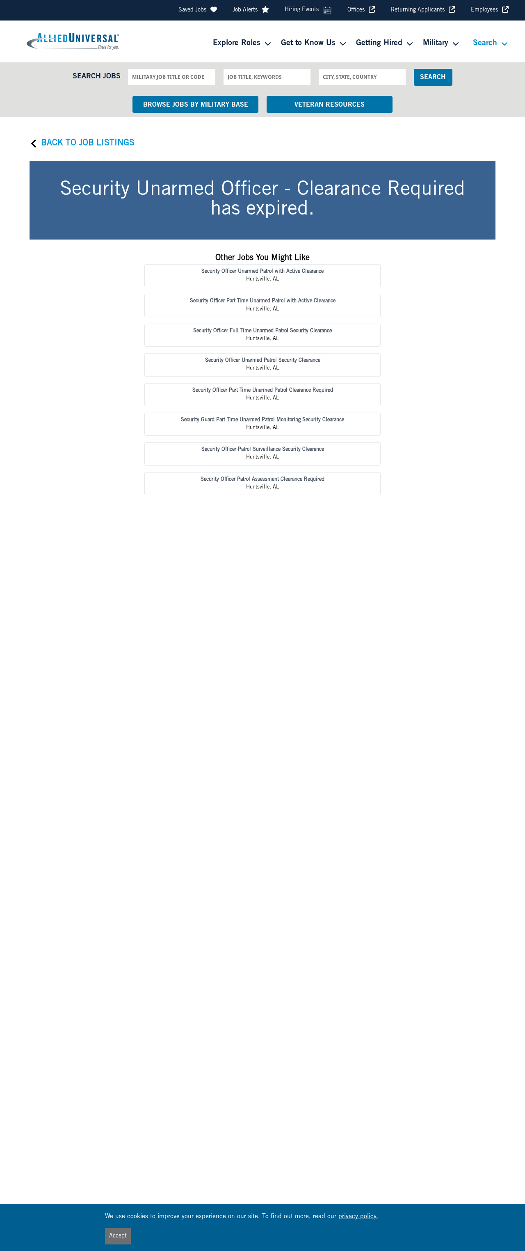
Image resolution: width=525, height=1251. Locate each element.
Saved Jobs (192, 10)
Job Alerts (245, 10)
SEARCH (433, 77)
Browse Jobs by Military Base (195, 105)
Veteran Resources (329, 105)
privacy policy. (358, 1217)
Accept (118, 1236)
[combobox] (171, 76)
